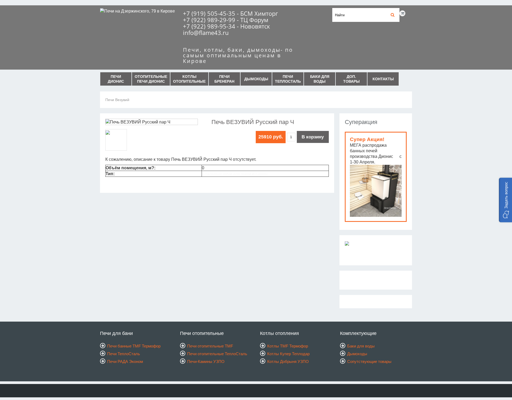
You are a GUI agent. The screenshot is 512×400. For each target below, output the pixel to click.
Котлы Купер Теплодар (288, 353)
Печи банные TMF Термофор (134, 346)
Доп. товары (351, 78)
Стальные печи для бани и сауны (235, 173)
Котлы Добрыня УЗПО (288, 361)
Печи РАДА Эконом (125, 361)
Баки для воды (319, 78)
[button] (505, 200)
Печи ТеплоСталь (288, 78)
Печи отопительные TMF (210, 346)
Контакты (383, 79)
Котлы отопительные (189, 78)
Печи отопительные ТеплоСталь (217, 353)
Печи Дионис (116, 78)
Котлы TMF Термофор (287, 346)
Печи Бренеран (224, 78)
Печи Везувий (117, 100)
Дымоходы (256, 79)
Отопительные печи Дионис (151, 78)
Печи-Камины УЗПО (206, 361)
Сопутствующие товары (369, 361)
